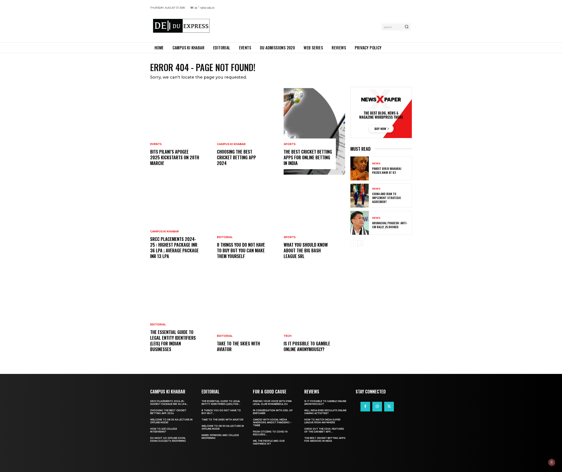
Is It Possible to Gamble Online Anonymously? (307, 346)
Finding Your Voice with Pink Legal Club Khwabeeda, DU (272, 403)
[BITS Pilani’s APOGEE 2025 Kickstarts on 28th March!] (181, 131)
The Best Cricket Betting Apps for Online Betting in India (308, 157)
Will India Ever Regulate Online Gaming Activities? (325, 412)
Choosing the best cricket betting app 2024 (236, 157)
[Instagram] (377, 406)
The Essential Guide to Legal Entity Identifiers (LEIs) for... (221, 403)
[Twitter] (389, 406)
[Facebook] (365, 406)
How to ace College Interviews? (163, 430)
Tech (288, 336)
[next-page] (360, 243)
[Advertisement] (297, 26)
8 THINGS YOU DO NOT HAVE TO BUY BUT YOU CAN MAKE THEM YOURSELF (241, 250)
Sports (289, 144)
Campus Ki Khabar (164, 231)
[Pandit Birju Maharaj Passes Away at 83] (359, 168)
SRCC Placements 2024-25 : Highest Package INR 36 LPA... (169, 403)
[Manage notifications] (551, 462)
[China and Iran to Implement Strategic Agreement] (359, 196)
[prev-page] (353, 243)
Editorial (158, 324)
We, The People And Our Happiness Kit (269, 442)
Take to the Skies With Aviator (238, 346)
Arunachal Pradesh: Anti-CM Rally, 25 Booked (389, 225)
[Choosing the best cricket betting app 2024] (247, 131)
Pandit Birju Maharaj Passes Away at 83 (386, 170)
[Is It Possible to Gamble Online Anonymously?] (314, 317)
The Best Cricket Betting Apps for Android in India (325, 439)
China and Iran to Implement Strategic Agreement (386, 197)
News (376, 163)
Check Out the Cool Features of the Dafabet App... (324, 430)
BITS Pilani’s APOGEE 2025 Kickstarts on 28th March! (174, 157)
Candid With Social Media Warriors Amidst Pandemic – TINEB (272, 422)
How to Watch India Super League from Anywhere (322, 421)
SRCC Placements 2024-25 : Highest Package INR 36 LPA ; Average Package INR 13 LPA (174, 247)
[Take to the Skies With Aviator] (247, 317)
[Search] (406, 27)
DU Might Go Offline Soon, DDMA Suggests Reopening (168, 439)
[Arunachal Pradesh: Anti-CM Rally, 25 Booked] (359, 223)
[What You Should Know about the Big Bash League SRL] (314, 224)
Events (156, 144)
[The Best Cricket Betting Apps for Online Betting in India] (314, 131)
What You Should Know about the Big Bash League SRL (306, 250)
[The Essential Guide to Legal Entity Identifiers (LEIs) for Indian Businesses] (181, 317)
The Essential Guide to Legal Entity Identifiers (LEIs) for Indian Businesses (173, 340)
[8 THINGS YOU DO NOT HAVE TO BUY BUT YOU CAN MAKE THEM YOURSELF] (247, 224)
